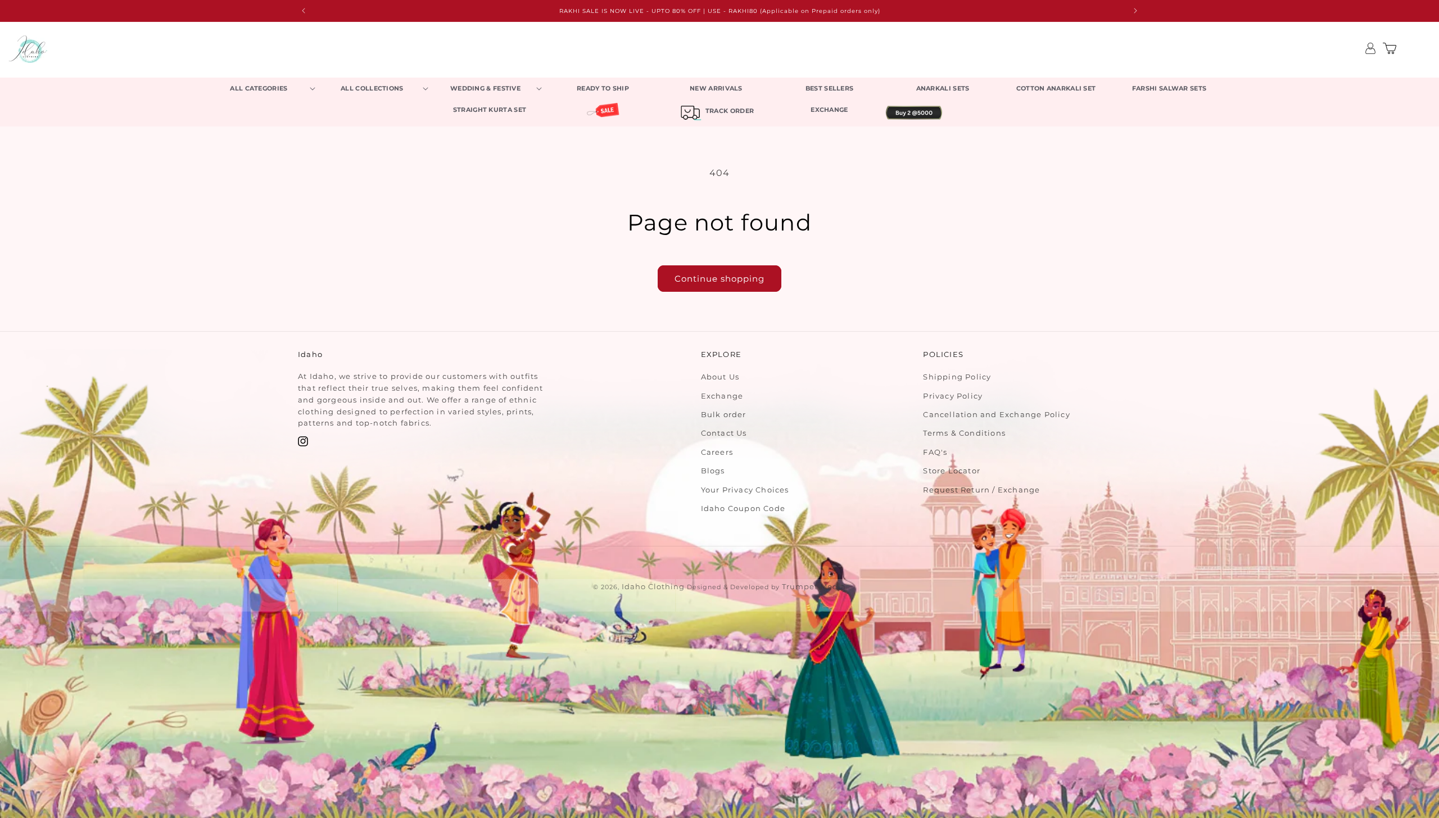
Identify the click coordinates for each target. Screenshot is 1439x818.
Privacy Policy (953, 395)
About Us (720, 376)
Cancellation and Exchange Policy (996, 414)
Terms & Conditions (964, 432)
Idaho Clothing (653, 586)
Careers (717, 452)
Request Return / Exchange (981, 489)
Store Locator (951, 470)
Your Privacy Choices (745, 489)
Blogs (713, 470)
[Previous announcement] (303, 10)
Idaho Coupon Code (743, 508)
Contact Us (724, 432)
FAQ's (935, 452)
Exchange (722, 395)
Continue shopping (719, 278)
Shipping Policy (957, 376)
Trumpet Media (814, 586)
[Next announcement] (1135, 10)
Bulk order (723, 414)
